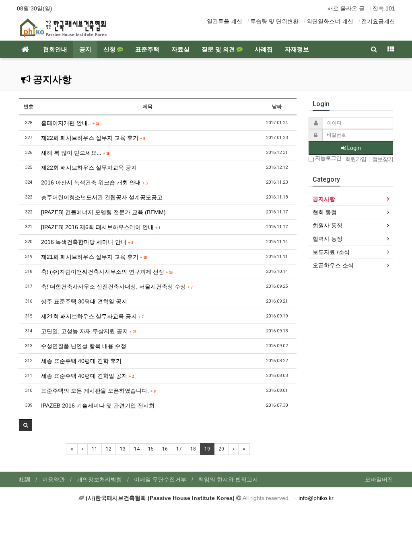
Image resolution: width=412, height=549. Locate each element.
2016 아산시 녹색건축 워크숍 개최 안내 (94, 182)
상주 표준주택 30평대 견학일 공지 (84, 301)
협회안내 (55, 49)
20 (221, 449)
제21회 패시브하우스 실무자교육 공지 (92, 316)
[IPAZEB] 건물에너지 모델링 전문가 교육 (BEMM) (103, 212)
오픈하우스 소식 (333, 265)
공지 (85, 49)
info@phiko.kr (316, 498)
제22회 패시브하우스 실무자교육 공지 (89, 167)
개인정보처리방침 (99, 479)
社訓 (24, 479)
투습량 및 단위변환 (274, 21)
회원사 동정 (327, 225)
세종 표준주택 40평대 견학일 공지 (87, 376)
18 (193, 449)
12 (108, 449)
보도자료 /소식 (331, 252)
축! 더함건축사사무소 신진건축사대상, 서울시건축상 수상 (116, 286)
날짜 (277, 106)
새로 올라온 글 (346, 8)
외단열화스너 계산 (330, 21)
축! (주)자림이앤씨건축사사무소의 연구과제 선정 (106, 271)
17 (179, 449)
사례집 (264, 49)
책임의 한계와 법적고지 (228, 479)
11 (94, 449)
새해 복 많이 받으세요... (75, 153)
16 (165, 449)
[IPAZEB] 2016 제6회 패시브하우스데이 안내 (100, 227)
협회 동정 (325, 212)
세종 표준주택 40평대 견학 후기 (81, 361)
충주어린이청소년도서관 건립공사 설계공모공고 (102, 197)
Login (353, 148)
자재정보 (297, 49)
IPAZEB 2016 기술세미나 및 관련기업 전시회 (97, 405)
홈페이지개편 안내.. (70, 123)
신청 (110, 49)
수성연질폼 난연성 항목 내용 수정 (83, 346)
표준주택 (147, 49)
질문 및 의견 (219, 49)
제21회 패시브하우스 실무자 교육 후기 (93, 257)
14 (137, 449)
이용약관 (53, 479)
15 (151, 449)
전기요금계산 (378, 21)
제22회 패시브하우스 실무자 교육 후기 (93, 138)
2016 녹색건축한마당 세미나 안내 (87, 242)
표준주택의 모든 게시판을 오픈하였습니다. (98, 390)
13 (123, 449)
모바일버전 (379, 479)
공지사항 (51, 79)
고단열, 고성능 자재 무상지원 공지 (88, 331)
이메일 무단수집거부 (160, 479)
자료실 (180, 49)
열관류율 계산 (224, 21)
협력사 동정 (327, 239)
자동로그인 (327, 158)
